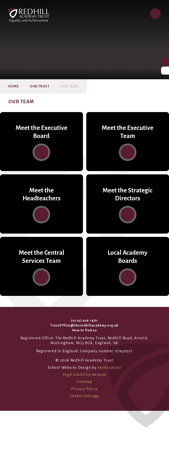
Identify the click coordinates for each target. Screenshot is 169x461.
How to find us (84, 330)
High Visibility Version (84, 375)
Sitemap (84, 382)
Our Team (70, 86)
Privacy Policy (84, 389)
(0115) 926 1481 (84, 320)
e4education (109, 368)
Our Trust (40, 86)
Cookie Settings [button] (84, 396)
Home (13, 86)
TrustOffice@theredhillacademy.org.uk (84, 325)
